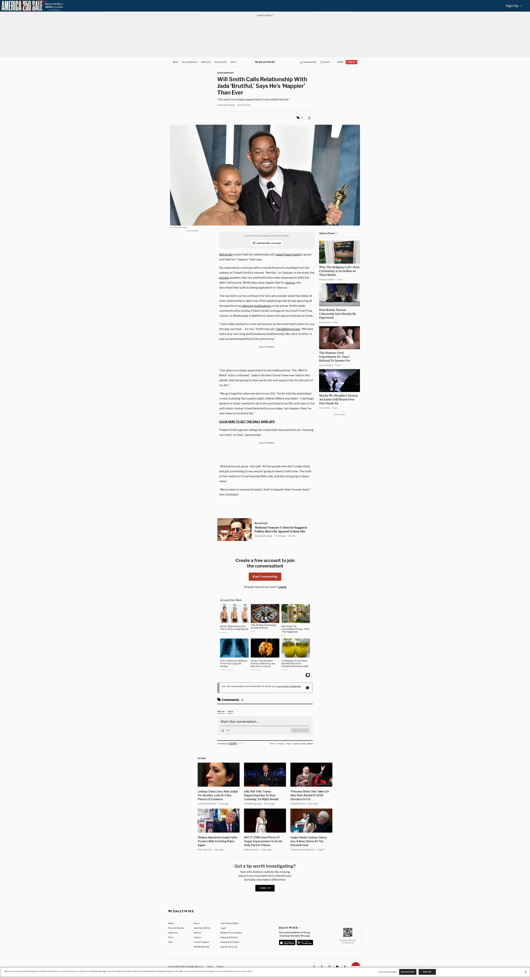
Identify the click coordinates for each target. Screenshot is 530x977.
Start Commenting (265, 576)
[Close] (526, 972)
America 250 (221, 62)
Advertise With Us (202, 928)
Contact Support (201, 942)
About (196, 923)
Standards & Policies (229, 942)
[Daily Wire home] (265, 62)
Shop (170, 937)
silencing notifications (256, 305)
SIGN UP (351, 62)
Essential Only (407, 972)
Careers (197, 937)
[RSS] (345, 966)
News (175, 62)
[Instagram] (329, 966)
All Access (206, 62)
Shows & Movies (190, 62)
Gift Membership (201, 947)
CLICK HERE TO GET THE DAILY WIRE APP (247, 421)
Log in (282, 587)
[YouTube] (337, 966)
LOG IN (340, 62)
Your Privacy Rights (229, 923)
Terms (210, 966)
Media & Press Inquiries (231, 932)
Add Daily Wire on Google (269, 243)
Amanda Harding (226, 105)
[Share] (309, 117)
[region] (265, 972)
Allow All (427, 972)
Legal (223, 928)
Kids (170, 942)
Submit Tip (265, 888)
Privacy (220, 966)
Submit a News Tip (228, 947)
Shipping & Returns (229, 937)
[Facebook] (314, 966)
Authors (197, 932)
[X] (321, 966)
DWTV (233, 62)
